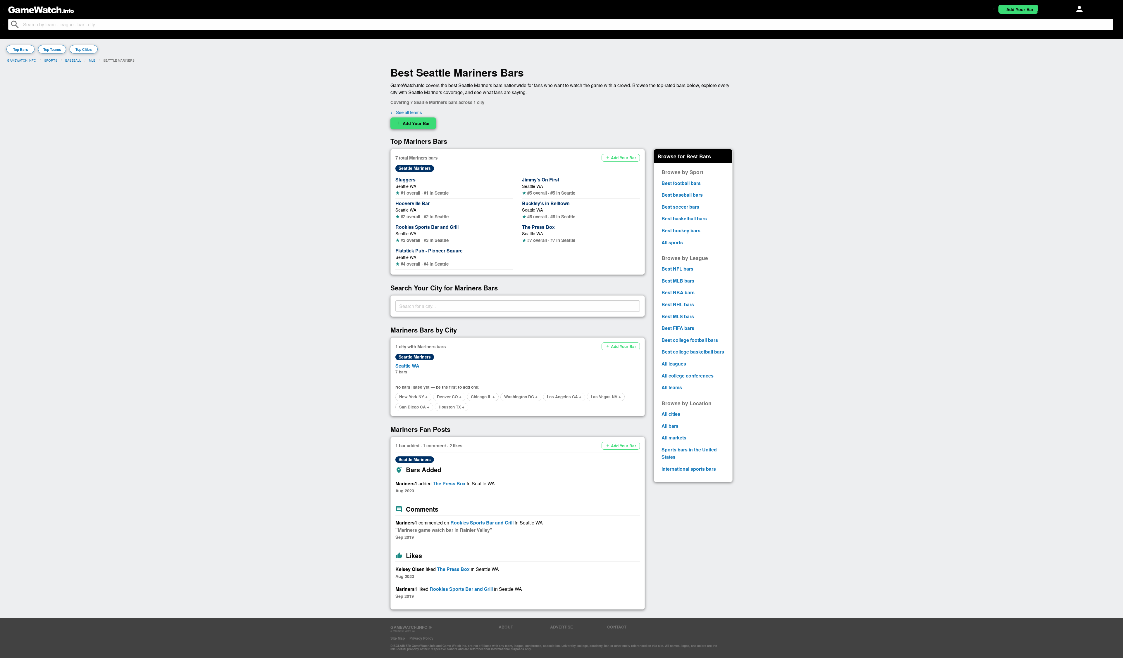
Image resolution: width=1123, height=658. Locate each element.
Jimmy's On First (540, 179)
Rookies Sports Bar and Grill (427, 227)
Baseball (73, 60)
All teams (672, 387)
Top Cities (83, 49)
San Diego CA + (414, 407)
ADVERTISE (561, 627)
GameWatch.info (21, 60)
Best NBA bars (678, 292)
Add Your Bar (413, 123)
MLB (92, 60)
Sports (50, 60)
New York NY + (413, 396)
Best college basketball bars (693, 351)
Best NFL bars (677, 268)
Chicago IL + (483, 396)
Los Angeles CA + (564, 396)
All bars (670, 425)
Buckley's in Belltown (546, 203)
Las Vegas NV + (606, 396)
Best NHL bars (678, 304)
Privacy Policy (421, 638)
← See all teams (406, 112)
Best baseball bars (682, 194)
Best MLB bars (678, 280)
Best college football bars (690, 340)
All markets (674, 437)
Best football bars (681, 183)
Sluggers (405, 179)
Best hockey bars (681, 230)
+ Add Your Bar (1018, 9)
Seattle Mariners (415, 168)
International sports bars (689, 468)
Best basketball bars (684, 218)
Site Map (397, 638)
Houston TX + (451, 407)
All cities (671, 414)
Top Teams (52, 49)
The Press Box (538, 227)
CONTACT (616, 627)
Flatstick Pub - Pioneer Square (429, 250)
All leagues (674, 363)
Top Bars (20, 49)
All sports (672, 242)
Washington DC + (521, 396)
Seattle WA (405, 186)
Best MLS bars (678, 316)
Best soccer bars (680, 206)
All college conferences (688, 375)
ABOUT (506, 627)
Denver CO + (449, 396)
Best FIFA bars (678, 328)
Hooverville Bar (412, 203)
